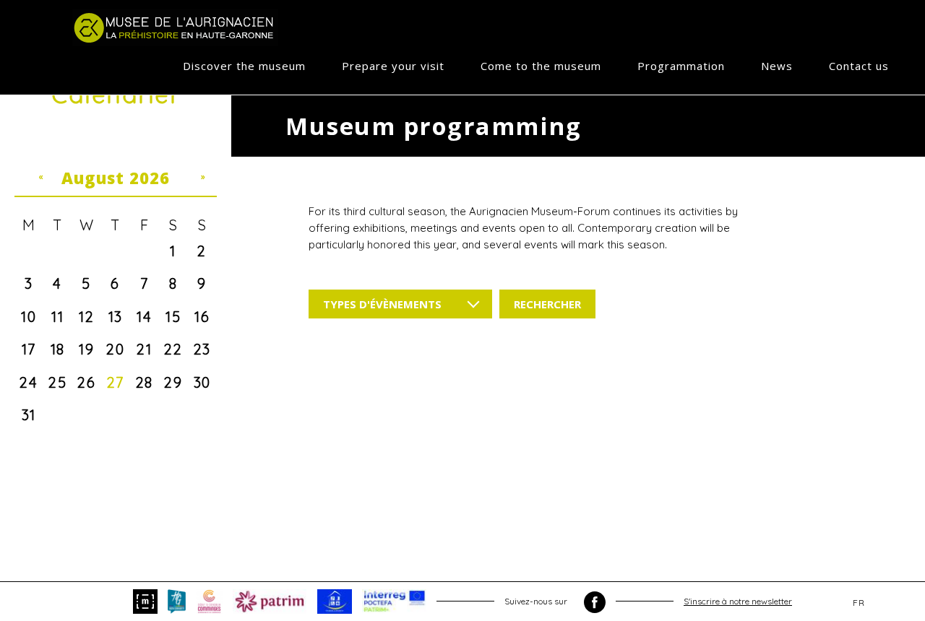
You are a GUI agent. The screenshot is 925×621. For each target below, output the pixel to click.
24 (29, 382)
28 (144, 382)
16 (202, 317)
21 (144, 349)
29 (173, 382)
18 (58, 349)
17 (29, 349)
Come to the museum (541, 65)
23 (202, 349)
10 (28, 317)
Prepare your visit (393, 65)
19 (86, 349)
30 (202, 382)
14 (144, 317)
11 (57, 317)
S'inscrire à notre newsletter (738, 601)
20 (115, 349)
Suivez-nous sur (536, 601)
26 (86, 382)
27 (115, 382)
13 (115, 317)
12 (86, 317)
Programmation (681, 65)
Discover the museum (244, 65)
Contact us (859, 65)
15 (173, 317)
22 (173, 349)
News (777, 65)
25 (57, 382)
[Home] (175, 27)
